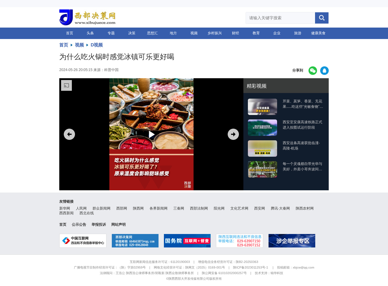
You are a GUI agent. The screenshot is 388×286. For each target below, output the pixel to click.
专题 (111, 33)
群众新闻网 (101, 208)
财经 (235, 33)
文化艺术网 (239, 208)
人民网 (81, 208)
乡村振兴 (214, 33)
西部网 (121, 208)
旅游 (297, 33)
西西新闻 (66, 213)
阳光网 (219, 208)
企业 (276, 33)
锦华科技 (277, 273)
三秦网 (178, 208)
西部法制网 (199, 208)
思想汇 (152, 33)
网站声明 (118, 224)
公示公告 (79, 224)
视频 (194, 33)
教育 (256, 33)
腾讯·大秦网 (280, 208)
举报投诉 (99, 224)
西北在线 (86, 213)
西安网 (259, 208)
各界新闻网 (159, 208)
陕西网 (138, 208)
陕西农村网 (305, 208)
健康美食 (318, 33)
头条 (90, 33)
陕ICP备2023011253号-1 (250, 267)
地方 (173, 33)
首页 (69, 33)
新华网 (64, 208)
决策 (131, 33)
